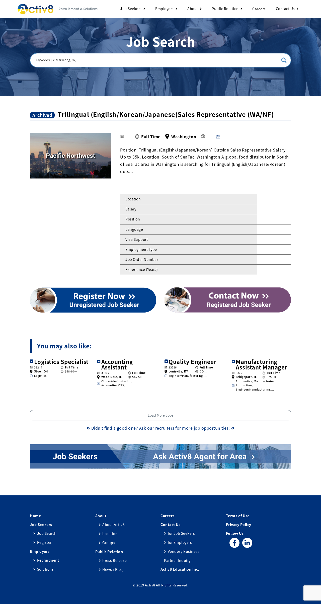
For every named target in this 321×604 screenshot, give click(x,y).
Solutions (45, 569)
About (192, 8)
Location (110, 533)
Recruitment (48, 560)
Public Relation (225, 8)
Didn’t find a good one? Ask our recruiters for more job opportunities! (160, 428)
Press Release (114, 560)
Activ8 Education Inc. (179, 569)
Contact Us (285, 8)
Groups (108, 542)
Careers (259, 8)
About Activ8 (113, 524)
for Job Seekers (181, 533)
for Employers (180, 542)
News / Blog (112, 569)
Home (35, 515)
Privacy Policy (238, 524)
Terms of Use (238, 515)
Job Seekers (131, 8)
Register (44, 542)
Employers (164, 8)
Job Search (47, 533)
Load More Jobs (161, 415)
